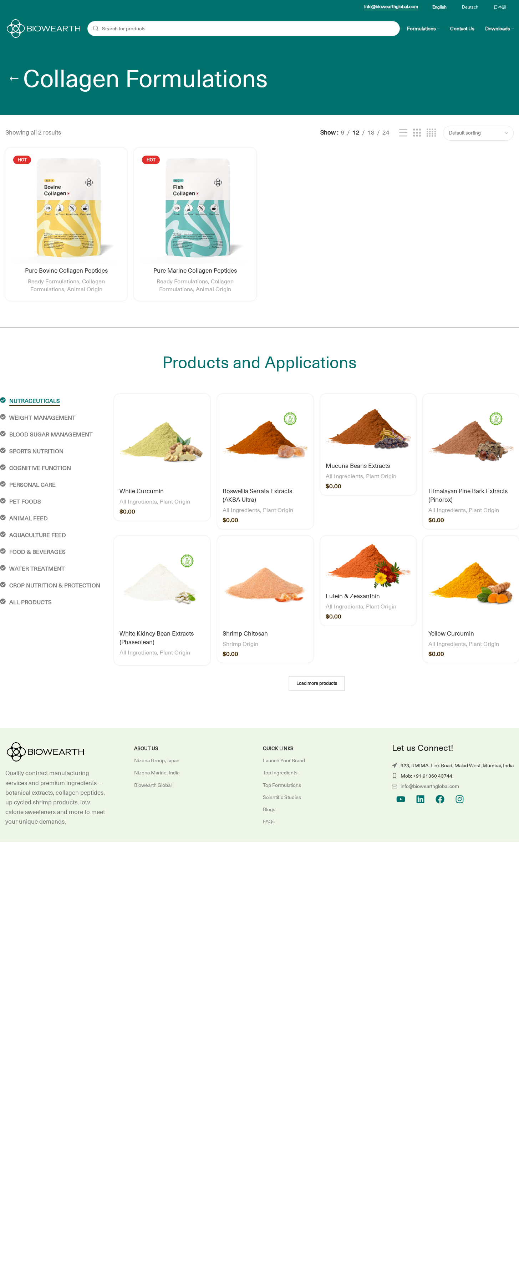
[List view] (403, 133)
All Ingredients (138, 501)
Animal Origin (84, 289)
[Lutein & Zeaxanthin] (368, 565)
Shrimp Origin (240, 644)
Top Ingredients (280, 772)
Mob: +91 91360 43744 (426, 776)
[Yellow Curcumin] (471, 584)
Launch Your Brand (284, 760)
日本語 (500, 7)
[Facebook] (440, 799)
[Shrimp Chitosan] (265, 584)
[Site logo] (42, 28)
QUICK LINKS (278, 748)
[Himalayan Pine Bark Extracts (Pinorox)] (471, 442)
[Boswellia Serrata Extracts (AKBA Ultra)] (265, 442)
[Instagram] (460, 799)
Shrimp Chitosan (245, 634)
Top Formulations (282, 785)
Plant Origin (175, 501)
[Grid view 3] (417, 133)
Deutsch (470, 7)
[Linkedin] (420, 799)
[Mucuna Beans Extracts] (368, 429)
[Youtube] (401, 799)
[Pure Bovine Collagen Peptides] (66, 208)
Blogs (269, 809)
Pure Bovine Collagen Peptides (66, 271)
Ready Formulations (53, 281)
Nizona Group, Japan (156, 760)
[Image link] (44, 752)
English (439, 7)
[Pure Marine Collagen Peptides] (194, 208)
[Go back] (14, 79)
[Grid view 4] (431, 133)
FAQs (269, 821)
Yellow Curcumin (451, 634)
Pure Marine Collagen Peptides (195, 271)
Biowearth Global (153, 785)
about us (146, 748)
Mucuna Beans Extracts (358, 466)
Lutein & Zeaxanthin (353, 596)
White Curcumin (141, 491)
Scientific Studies (282, 797)
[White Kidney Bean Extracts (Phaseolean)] (162, 584)
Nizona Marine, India (156, 772)
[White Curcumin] (162, 442)
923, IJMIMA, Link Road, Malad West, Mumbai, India (457, 765)
